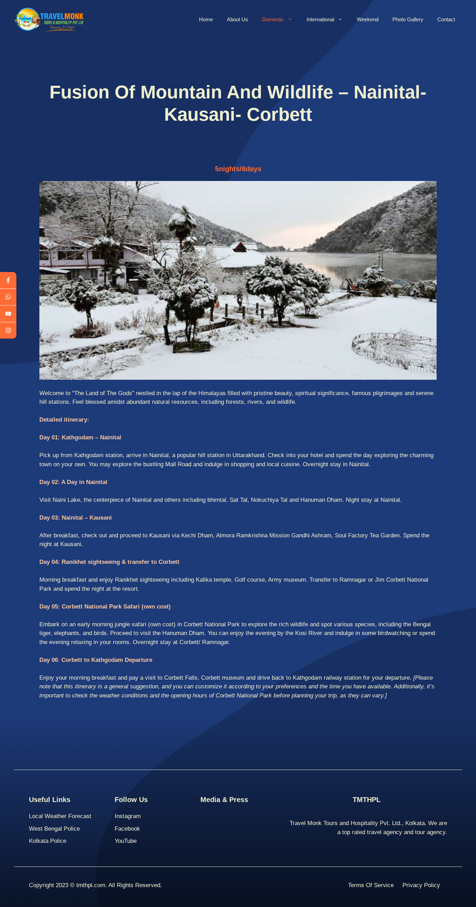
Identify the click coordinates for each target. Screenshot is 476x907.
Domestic (273, 19)
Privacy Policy (421, 885)
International (320, 19)
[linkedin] (8, 330)
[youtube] (8, 313)
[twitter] (8, 297)
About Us (237, 19)
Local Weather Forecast (60, 816)
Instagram (128, 816)
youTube (126, 841)
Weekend (367, 19)
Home (206, 19)
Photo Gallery (407, 19)
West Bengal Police (54, 828)
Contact (446, 19)
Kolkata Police (47, 841)
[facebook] (8, 280)
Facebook (127, 828)
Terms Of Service (371, 885)
